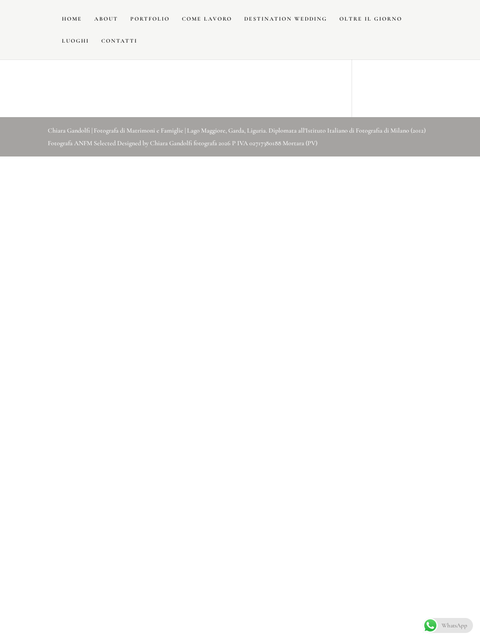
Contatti (119, 40)
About (106, 18)
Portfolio (150, 18)
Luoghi (75, 40)
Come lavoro (207, 18)
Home (72, 18)
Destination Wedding (285, 18)
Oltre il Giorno (370, 18)
